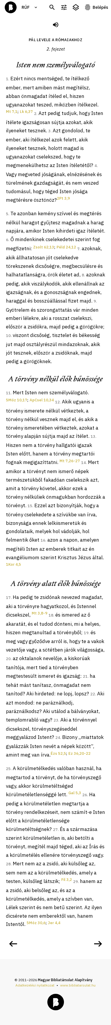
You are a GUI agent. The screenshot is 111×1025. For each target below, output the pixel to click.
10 (8, 335)
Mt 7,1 (11, 111)
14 (83, 462)
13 (93, 436)
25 (8, 768)
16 (43, 540)
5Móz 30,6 (36, 922)
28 (8, 864)
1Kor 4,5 (13, 564)
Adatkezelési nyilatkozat (34, 985)
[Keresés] (52, 7)
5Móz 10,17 (16, 400)
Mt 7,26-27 (69, 460)
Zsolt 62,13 (43, 247)
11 (8, 392)
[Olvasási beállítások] (64, 7)
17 (8, 597)
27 (55, 829)
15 (30, 505)
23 (56, 720)
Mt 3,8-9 (39, 613)
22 (92, 694)
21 (85, 676)
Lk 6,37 (26, 111)
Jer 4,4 (54, 922)
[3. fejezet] (98, 943)
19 (86, 632)
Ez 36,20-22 (79, 753)
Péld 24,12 (66, 247)
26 (84, 794)
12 (57, 402)
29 (75, 881)
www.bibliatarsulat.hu (78, 985)
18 (51, 615)
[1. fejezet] (13, 943)
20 (8, 658)
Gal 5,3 (74, 792)
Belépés (100, 7)
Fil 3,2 (66, 879)
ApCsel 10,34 (42, 400)
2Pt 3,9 (63, 198)
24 (57, 737)
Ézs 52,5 (58, 753)
